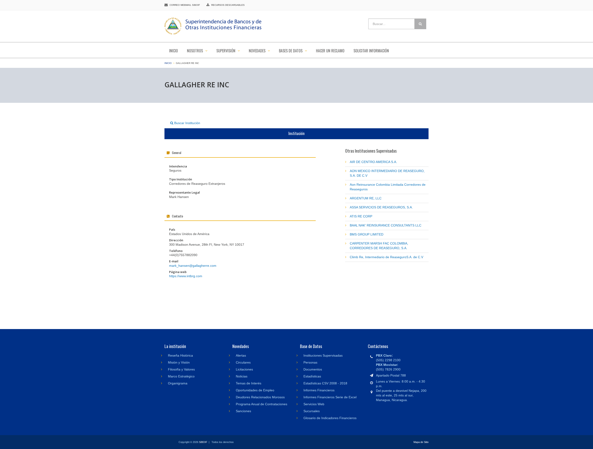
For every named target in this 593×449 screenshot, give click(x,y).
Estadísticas (312, 376)
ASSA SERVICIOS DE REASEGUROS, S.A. (381, 207)
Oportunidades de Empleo (255, 390)
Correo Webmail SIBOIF (185, 5)
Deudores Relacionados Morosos (260, 397)
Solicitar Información (371, 50)
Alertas (241, 355)
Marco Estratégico (181, 376)
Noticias (241, 376)
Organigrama (177, 383)
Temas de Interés (248, 383)
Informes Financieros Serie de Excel (329, 397)
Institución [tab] (296, 133)
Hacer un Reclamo (330, 50)
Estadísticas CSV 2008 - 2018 (325, 383)
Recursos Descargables (228, 5)
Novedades (257, 50)
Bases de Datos (291, 50)
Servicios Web (313, 404)
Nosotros (195, 50)
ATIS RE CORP (361, 216)
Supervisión (226, 50)
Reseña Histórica (180, 355)
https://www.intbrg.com (185, 276)
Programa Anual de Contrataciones (261, 404)
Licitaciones (244, 369)
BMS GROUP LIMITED (366, 234)
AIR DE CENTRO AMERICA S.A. (373, 162)
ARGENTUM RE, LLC (366, 198)
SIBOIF (203, 442)
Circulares (243, 362)
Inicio (173, 50)
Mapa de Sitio (421, 442)
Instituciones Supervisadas (323, 355)
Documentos (312, 369)
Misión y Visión (179, 362)
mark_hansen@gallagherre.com (192, 265)
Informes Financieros (318, 390)
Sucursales (311, 411)
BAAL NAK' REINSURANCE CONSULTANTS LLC (385, 225)
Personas (310, 362)
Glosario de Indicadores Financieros (329, 418)
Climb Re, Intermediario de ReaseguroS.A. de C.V (386, 257)
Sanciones (243, 411)
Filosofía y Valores (181, 369)
